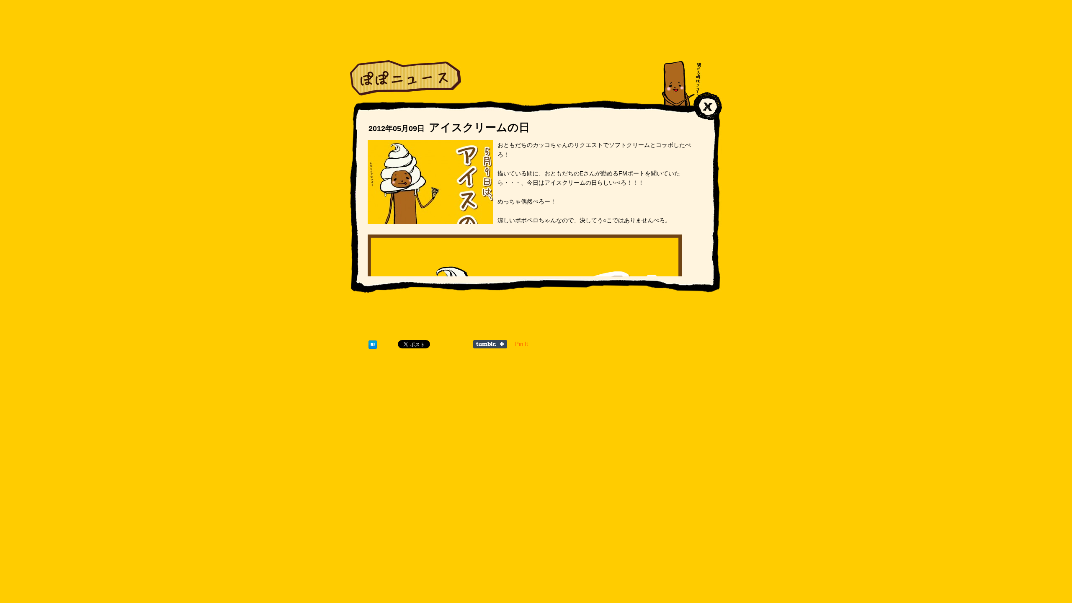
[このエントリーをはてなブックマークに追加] (372, 344)
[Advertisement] (536, 323)
